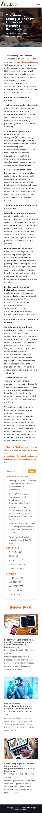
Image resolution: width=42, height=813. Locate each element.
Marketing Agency (14, 36)
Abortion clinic (15, 564)
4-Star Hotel (14, 560)
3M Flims (13, 556)
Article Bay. (25, 808)
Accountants (15, 568)
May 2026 (13, 590)
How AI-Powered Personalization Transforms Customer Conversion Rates (18, 706)
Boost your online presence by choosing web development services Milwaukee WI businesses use (19, 644)
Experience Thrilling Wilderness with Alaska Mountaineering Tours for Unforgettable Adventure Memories (20, 513)
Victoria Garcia (15, 33)
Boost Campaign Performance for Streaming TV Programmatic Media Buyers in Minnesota (19, 767)
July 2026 (13, 582)
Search (32, 471)
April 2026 (13, 594)
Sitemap (25, 810)
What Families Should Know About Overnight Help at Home (21, 540)
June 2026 (13, 586)
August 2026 (14, 578)
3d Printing (14, 552)
